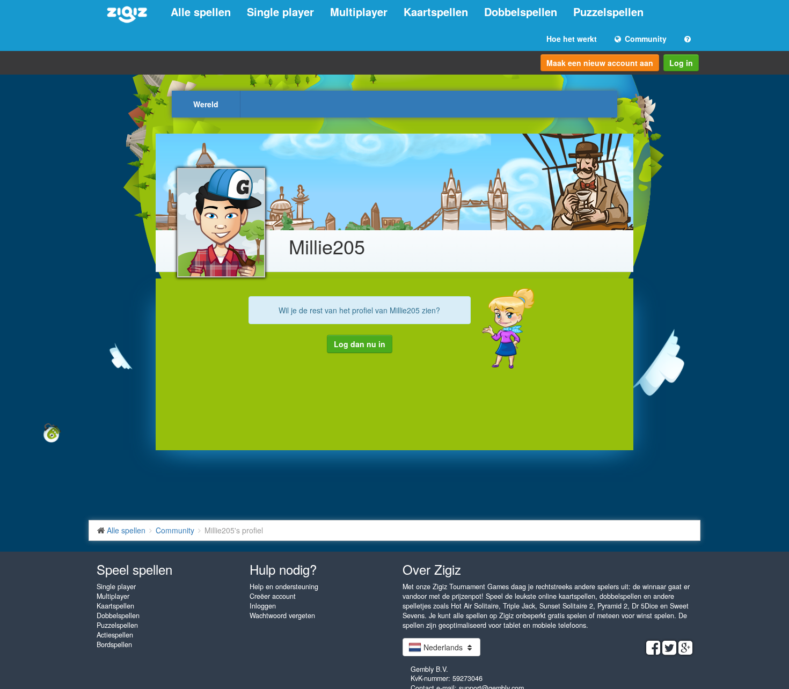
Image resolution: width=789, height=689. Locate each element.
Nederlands (443, 647)
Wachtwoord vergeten (282, 615)
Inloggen (263, 606)
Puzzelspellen (608, 11)
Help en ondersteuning (284, 586)
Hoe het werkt (571, 38)
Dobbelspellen (520, 11)
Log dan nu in (359, 344)
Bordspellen (114, 644)
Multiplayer (359, 11)
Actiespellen (115, 635)
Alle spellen (201, 11)
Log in (681, 62)
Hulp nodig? (283, 569)
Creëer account (273, 596)
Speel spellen (134, 569)
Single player (280, 11)
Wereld (205, 104)
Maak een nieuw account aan (599, 62)
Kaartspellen (436, 11)
